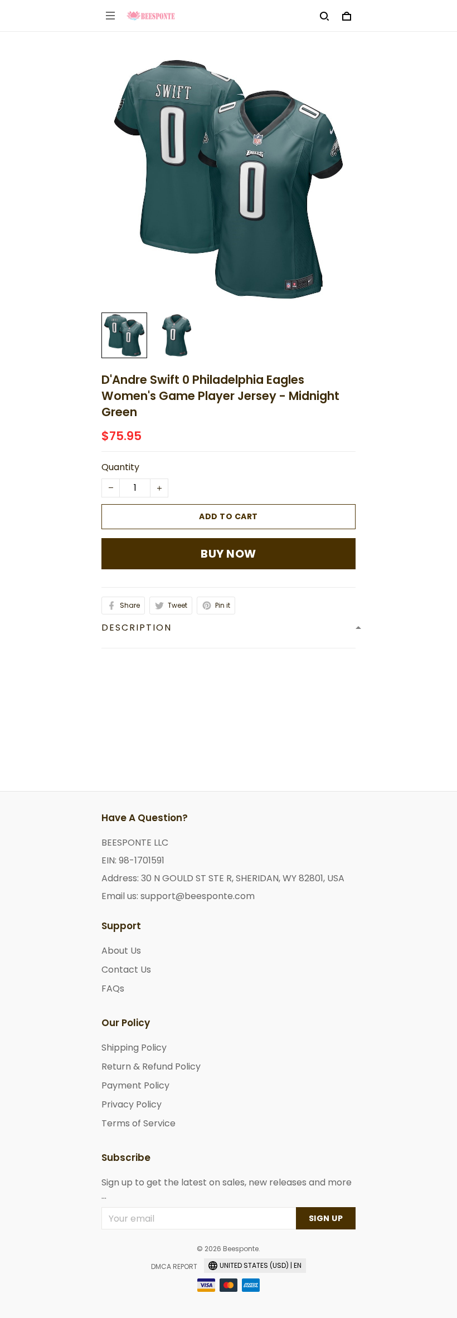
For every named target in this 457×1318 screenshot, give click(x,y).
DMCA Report (174, 1266)
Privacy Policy (131, 1104)
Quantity (120, 467)
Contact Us (126, 969)
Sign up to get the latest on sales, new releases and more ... (226, 1189)
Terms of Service (138, 1123)
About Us (121, 950)
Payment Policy (135, 1085)
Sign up (326, 1218)
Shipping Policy (134, 1047)
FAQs (112, 988)
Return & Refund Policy (151, 1066)
